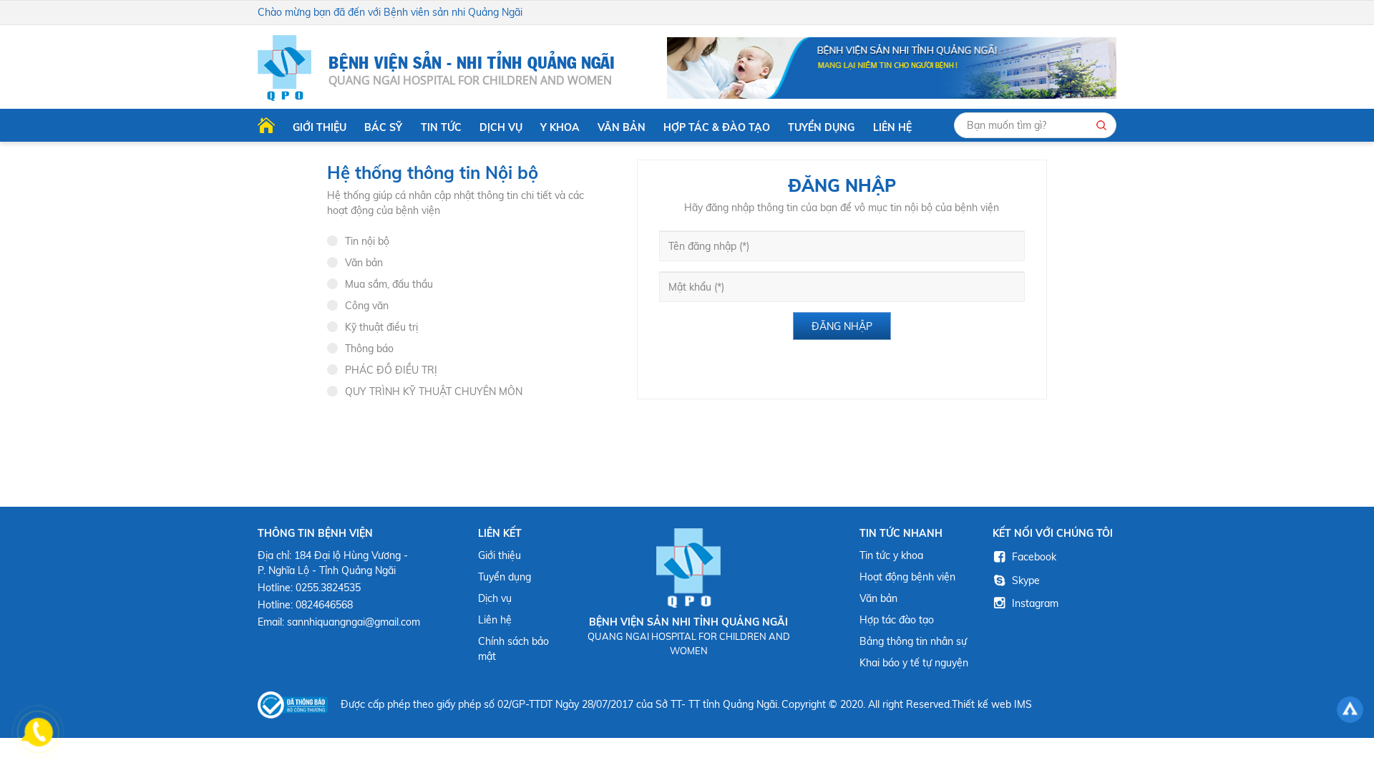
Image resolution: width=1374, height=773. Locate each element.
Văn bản (621, 127)
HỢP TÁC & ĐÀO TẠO (716, 127)
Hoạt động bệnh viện (907, 576)
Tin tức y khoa (891, 555)
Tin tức (441, 127)
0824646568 (324, 604)
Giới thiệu (319, 127)
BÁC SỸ (383, 127)
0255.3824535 (328, 587)
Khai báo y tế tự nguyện (913, 662)
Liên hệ (892, 127)
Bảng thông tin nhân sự (913, 641)
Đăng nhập (842, 326)
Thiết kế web (981, 704)
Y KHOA (560, 127)
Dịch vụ (500, 127)
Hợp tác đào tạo (896, 619)
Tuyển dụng (821, 127)
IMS (1023, 704)
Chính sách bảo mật (513, 649)
